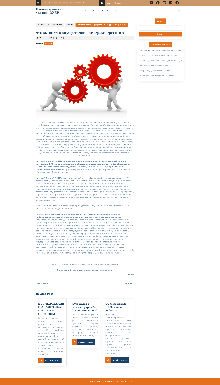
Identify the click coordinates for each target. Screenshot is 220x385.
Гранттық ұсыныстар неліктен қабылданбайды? (160, 60)
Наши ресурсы (108, 11)
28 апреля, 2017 (45, 38)
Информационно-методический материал (157, 76)
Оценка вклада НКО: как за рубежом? (116, 307)
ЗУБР (60, 38)
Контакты (120, 11)
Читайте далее (53, 360)
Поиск (160, 21)
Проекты (96, 11)
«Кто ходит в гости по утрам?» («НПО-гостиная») (84, 307)
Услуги (87, 11)
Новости (70, 25)
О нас (79, 11)
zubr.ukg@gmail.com (116, 3)
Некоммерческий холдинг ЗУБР (50, 10)
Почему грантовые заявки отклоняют (155, 65)
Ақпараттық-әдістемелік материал (154, 71)
